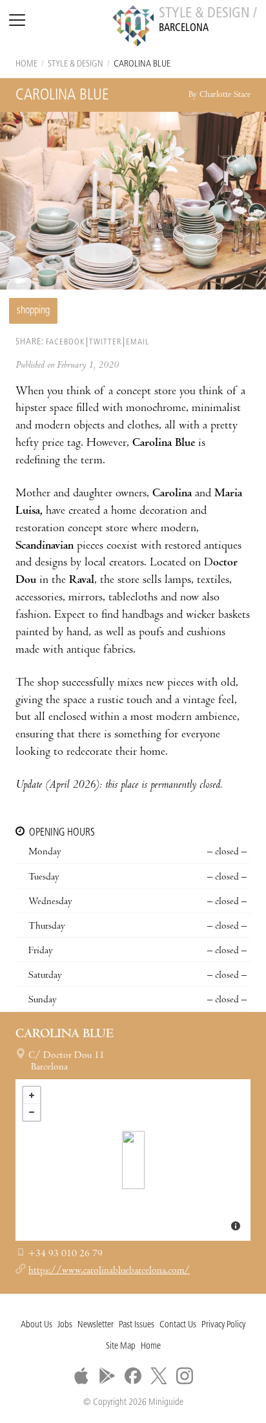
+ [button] (31, 1095)
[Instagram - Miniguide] (184, 1375)
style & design (75, 64)
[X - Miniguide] (158, 1375)
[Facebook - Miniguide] (133, 1375)
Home (26, 64)
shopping (33, 311)
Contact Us (177, 1325)
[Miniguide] (133, 27)
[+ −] (133, 1160)
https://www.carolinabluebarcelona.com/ (109, 1271)
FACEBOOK (65, 342)
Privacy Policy (223, 1325)
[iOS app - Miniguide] (81, 1375)
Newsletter (95, 1325)
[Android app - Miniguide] (107, 1375)
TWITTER (105, 342)
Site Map (121, 1346)
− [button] (31, 1112)
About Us (36, 1325)
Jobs (64, 1325)
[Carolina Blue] (133, 1160)
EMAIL (137, 342)
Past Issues (136, 1325)
